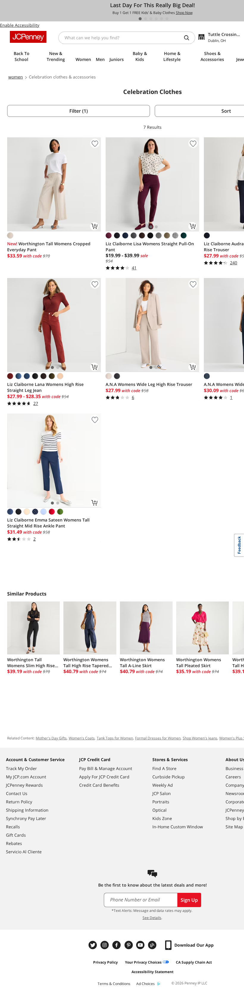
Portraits (160, 802)
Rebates (14, 843)
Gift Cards (16, 835)
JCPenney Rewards (24, 785)
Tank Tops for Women (115, 738)
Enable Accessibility (19, 25)
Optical (159, 810)
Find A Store (164, 768)
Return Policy (19, 802)
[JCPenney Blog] (153, 945)
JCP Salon (161, 793)
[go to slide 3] (150, 18)
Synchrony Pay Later (26, 818)
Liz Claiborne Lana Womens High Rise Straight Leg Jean (45, 387)
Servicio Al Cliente (24, 851)
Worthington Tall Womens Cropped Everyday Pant (48, 246)
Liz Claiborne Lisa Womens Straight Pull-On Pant (150, 246)
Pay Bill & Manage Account (105, 768)
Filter (78, 111)
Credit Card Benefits (99, 785)
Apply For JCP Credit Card (104, 777)
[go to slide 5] (161, 18)
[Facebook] (117, 945)
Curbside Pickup (168, 777)
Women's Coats (82, 738)
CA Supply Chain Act (194, 962)
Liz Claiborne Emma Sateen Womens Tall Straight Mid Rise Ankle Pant (48, 523)
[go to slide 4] (156, 18)
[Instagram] (105, 945)
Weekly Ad (162, 785)
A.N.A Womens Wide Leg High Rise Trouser (149, 384)
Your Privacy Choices (143, 962)
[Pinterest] (129, 945)
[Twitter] (93, 945)
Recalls (13, 827)
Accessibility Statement (152, 971)
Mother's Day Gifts (51, 738)
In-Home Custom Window (177, 827)
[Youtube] (141, 945)
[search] (189, 38)
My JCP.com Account (26, 777)
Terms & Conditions (114, 983)
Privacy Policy (105, 962)
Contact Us (16, 793)
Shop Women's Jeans (200, 738)
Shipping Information (27, 810)
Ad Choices (145, 983)
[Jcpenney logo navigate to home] (28, 37)
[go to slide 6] (166, 18)
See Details (152, 917)
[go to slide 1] (140, 18)
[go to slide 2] (145, 18)
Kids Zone (162, 818)
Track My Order (21, 768)
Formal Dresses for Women (158, 738)
